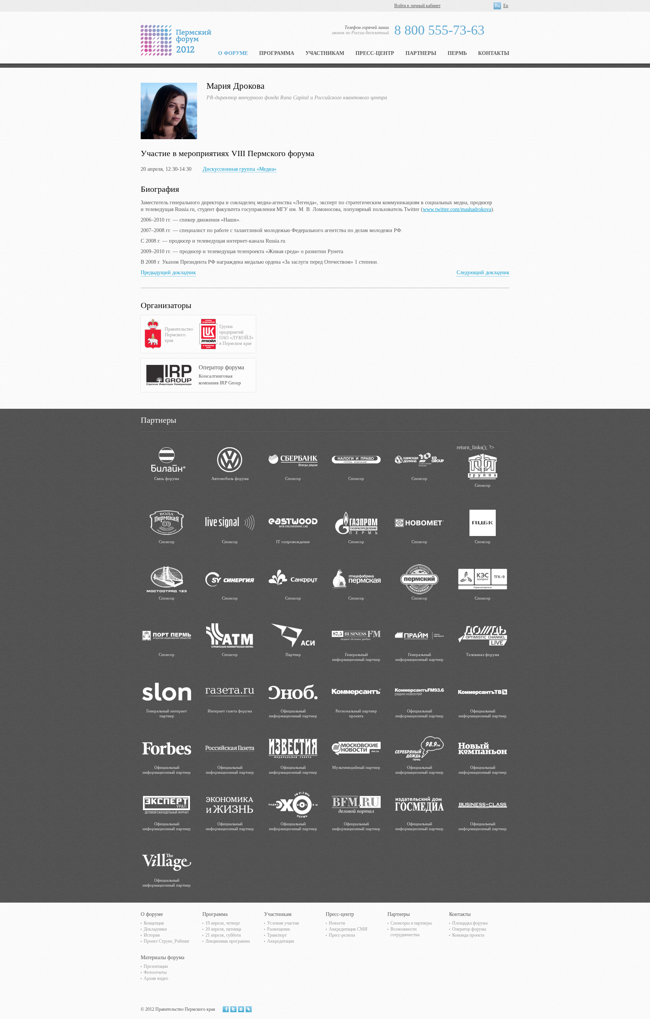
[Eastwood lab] (293, 522)
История (152, 935)
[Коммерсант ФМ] (419, 691)
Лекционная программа (227, 941)
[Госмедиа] (419, 804)
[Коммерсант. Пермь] (356, 691)
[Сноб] (293, 691)
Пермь (457, 53)
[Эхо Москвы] (293, 804)
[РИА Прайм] (419, 635)
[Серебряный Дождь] (419, 748)
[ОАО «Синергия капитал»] (229, 579)
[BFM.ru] (356, 804)
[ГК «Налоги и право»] (356, 459)
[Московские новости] (356, 748)
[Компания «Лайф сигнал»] (229, 522)
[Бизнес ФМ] (356, 635)
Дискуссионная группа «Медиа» (239, 169)
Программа (276, 53)
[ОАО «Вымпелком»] (166, 459)
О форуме (233, 53)
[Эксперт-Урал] (166, 804)
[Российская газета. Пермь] (229, 748)
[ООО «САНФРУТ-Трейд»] (293, 579)
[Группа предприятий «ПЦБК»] (482, 522)
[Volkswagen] (229, 459)
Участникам (324, 53)
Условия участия (283, 923)
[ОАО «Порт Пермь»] (166, 635)
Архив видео (156, 978)
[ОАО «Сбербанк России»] (293, 459)
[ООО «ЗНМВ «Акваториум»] (166, 522)
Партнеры (420, 53)
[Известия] (293, 748)
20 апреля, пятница (223, 929)
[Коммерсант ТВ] (482, 691)
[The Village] (166, 861)
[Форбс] (166, 748)
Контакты (493, 53)
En (505, 5)
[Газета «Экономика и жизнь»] (229, 804)
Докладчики (155, 929)
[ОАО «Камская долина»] (419, 459)
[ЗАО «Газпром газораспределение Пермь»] (356, 522)
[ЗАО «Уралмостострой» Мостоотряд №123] (167, 579)
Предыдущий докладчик (168, 272)
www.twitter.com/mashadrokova (457, 209)
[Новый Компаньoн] (482, 748)
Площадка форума (469, 923)
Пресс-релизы (342, 935)
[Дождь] (482, 635)
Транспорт (277, 935)
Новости (337, 923)
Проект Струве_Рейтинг (167, 941)
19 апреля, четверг (222, 923)
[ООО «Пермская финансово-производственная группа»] (482, 466)
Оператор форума (469, 929)
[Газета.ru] (229, 691)
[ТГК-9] (482, 579)
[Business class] (482, 804)
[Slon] (166, 691)
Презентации (156, 966)
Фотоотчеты (155, 972)
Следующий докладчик (483, 272)
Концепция (154, 923)
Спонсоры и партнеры (411, 923)
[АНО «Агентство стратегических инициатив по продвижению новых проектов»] (293, 635)
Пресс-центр (374, 53)
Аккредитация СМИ (348, 929)
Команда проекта (468, 935)
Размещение (278, 929)
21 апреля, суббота (223, 935)
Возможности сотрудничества (404, 931)
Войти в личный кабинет (417, 5)
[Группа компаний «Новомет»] (419, 522)
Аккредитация (280, 941)
